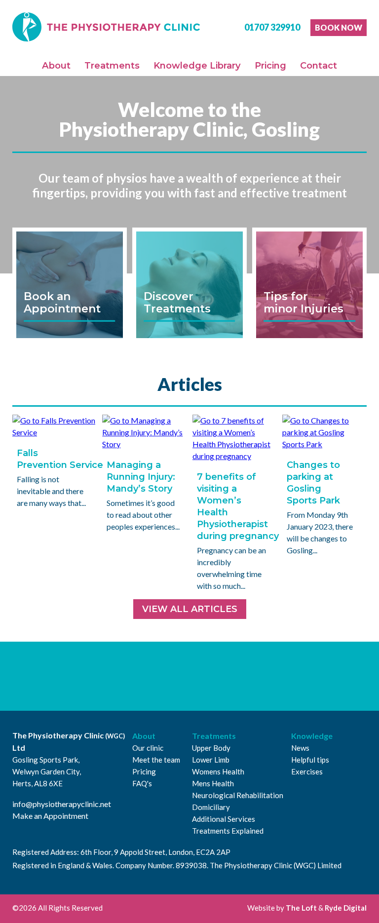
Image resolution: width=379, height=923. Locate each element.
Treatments (112, 65)
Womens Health (218, 771)
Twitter (194, 676)
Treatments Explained (228, 830)
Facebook (163, 676)
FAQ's (142, 783)
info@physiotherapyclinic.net (61, 803)
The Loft (301, 907)
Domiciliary (211, 807)
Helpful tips (310, 759)
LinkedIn (225, 676)
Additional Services (223, 818)
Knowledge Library (197, 65)
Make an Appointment (50, 815)
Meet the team (156, 759)
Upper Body (211, 747)
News (300, 747)
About (56, 65)
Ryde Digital (346, 907)
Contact (318, 65)
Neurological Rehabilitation (237, 795)
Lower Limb (210, 759)
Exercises (307, 771)
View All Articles (189, 609)
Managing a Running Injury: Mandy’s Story (141, 477)
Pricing (270, 65)
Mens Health (213, 783)
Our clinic (147, 747)
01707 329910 (272, 27)
